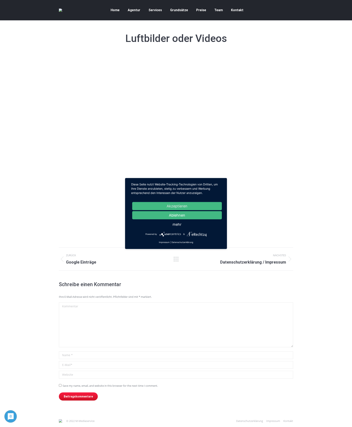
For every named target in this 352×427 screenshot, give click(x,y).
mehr (177, 224)
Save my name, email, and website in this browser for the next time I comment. (110, 386)
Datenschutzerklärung (182, 242)
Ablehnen (177, 215)
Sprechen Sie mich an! (122, 226)
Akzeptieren (177, 206)
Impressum (164, 242)
